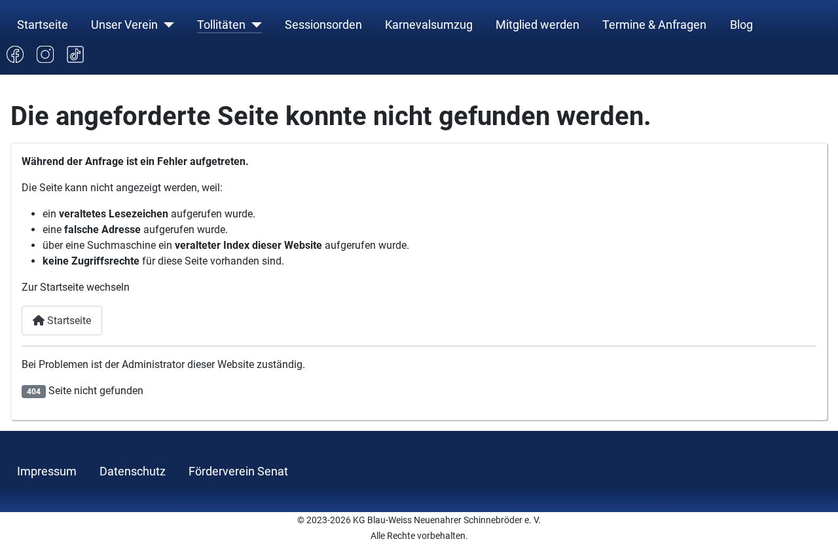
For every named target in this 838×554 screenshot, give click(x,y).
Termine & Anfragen (654, 24)
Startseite (42, 24)
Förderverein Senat (238, 471)
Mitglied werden (537, 24)
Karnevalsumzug (429, 24)
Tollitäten (221, 24)
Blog (741, 24)
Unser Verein (124, 24)
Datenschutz (133, 471)
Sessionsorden (323, 24)
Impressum (47, 471)
